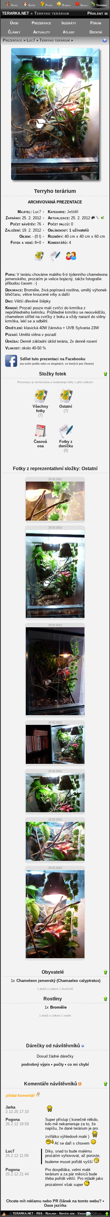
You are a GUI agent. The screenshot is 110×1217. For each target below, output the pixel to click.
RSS (39, 1213)
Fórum (95, 23)
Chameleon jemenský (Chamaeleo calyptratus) (58, 980)
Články (14, 32)
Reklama (50, 1213)
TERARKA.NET (15, 13)
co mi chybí (78, 1064)
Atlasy (69, 32)
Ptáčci (49, 5)
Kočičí (31, 5)
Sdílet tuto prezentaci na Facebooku (52, 359)
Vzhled (81, 1213)
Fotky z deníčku (66, 443)
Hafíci (14, 5)
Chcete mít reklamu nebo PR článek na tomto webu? (53, 1201)
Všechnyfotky (40, 408)
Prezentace (41, 23)
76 (25, 224)
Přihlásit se (97, 13)
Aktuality (41, 32)
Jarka (10, 1107)
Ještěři (72, 212)
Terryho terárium (55, 40)
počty (59, 1064)
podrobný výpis (35, 1064)
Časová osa (40, 443)
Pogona (13, 1119)
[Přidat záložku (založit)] (3, 1215)
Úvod (14, 23)
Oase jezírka (55, 1205)
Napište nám (67, 1213)
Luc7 (31, 40)
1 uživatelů (79, 230)
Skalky (83, 5)
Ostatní (95, 32)
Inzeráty (69, 23)
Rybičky (66, 5)
